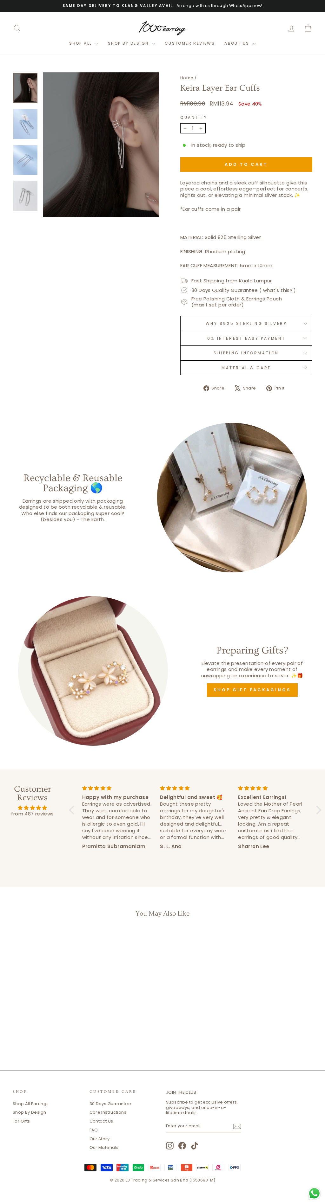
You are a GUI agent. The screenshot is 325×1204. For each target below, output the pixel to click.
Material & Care (246, 367)
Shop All (81, 43)
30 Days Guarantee (110, 1103)
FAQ (94, 1130)
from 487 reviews (32, 813)
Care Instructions (108, 1112)
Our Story (99, 1139)
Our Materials (104, 1147)
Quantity (194, 117)
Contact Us (101, 1121)
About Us (237, 43)
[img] (32, 808)
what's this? (278, 290)
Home (187, 77)
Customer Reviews (190, 43)
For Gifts (21, 1121)
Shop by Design (129, 43)
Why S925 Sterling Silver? (246, 323)
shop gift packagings (252, 690)
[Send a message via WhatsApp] (314, 1193)
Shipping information (246, 353)
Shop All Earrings (31, 1103)
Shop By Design (29, 1112)
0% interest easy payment (246, 338)
